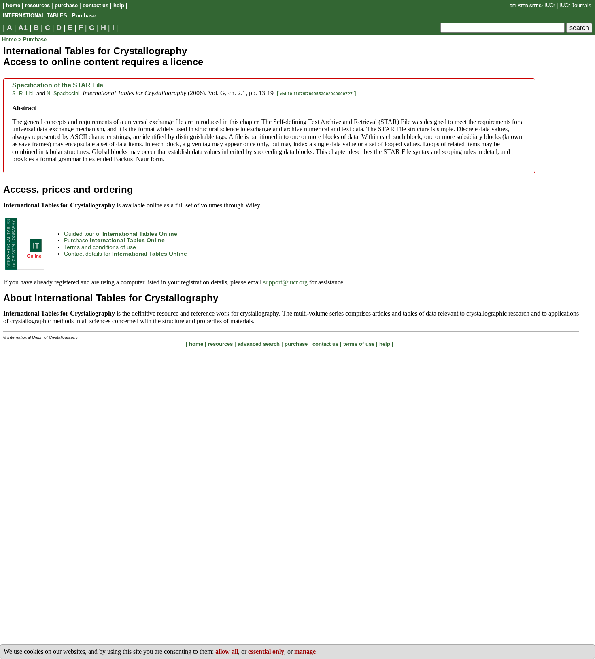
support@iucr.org (285, 282)
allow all (226, 651)
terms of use (358, 344)
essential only (266, 651)
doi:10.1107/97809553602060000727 (316, 94)
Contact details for (125, 253)
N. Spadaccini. (64, 93)
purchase (66, 5)
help (118, 5)
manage (305, 651)
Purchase (114, 240)
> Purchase (32, 39)
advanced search (259, 344)
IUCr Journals (575, 5)
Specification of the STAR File (57, 85)
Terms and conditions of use (100, 247)
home (13, 5)
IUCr (549, 5)
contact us (95, 5)
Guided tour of (120, 233)
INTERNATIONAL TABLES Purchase (49, 16)
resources (37, 5)
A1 (23, 27)
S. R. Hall (23, 93)
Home (10, 39)
